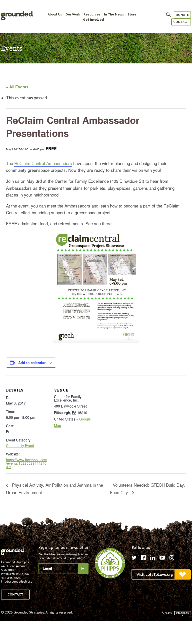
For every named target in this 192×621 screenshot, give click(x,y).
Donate (182, 15)
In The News (114, 14)
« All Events (17, 87)
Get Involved (93, 19)
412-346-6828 (10, 578)
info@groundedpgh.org (16, 581)
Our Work (73, 14)
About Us (55, 14)
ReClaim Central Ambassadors (43, 163)
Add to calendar (32, 362)
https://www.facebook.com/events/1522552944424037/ (26, 463)
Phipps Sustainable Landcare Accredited (110, 563)
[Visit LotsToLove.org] (161, 574)
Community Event (20, 445)
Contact (181, 22)
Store (132, 14)
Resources (92, 14)
